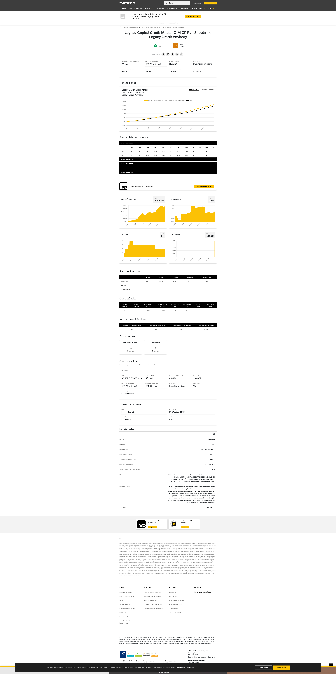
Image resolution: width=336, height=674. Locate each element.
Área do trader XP (175, 613)
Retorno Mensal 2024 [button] (126, 163)
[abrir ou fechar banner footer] (331, 664)
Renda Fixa (122, 613)
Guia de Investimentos (126, 596)
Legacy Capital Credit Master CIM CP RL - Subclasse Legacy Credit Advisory (162, 27)
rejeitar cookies (263, 667)
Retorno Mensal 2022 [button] (126, 172)
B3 (124, 661)
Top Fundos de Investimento (153, 604)
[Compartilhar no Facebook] (163, 54)
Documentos (160, 23)
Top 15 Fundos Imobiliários (152, 592)
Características (174, 23)
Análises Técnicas (125, 604)
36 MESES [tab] (211, 89)
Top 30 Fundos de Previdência (153, 609)
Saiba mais (189, 667)
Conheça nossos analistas (202, 592)
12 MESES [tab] (204, 89)
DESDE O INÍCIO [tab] (194, 89)
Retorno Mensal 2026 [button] (126, 143)
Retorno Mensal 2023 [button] (126, 168)
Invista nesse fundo (192, 16)
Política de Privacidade (176, 600)
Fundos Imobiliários (125, 592)
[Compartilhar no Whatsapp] (172, 54)
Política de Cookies (175, 604)
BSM (130, 661)
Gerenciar (179, 667)
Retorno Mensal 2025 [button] (126, 159)
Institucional (173, 596)
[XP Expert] (127, 3)
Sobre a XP (172, 592)
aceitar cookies (281, 667)
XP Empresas (173, 609)
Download (130, 351)
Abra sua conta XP (210, 3)
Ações (121, 600)
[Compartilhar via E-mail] (181, 54)
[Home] (120, 28)
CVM (137, 661)
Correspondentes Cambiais (148, 662)
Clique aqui (152, 527)
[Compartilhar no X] (168, 54)
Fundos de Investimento (131, 27)
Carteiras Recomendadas (152, 596)
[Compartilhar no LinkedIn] (177, 54)
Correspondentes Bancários (169, 662)
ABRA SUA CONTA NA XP (204, 186)
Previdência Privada (125, 617)
